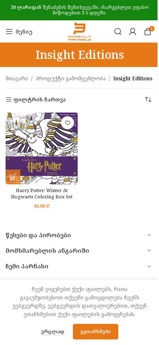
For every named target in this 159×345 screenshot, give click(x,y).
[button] (13, 177)
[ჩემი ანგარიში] (132, 31)
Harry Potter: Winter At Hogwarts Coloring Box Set (41, 193)
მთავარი (17, 78)
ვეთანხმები (95, 331)
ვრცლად (53, 331)
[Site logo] (79, 30)
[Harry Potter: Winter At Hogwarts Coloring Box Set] (42, 148)
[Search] (118, 31)
